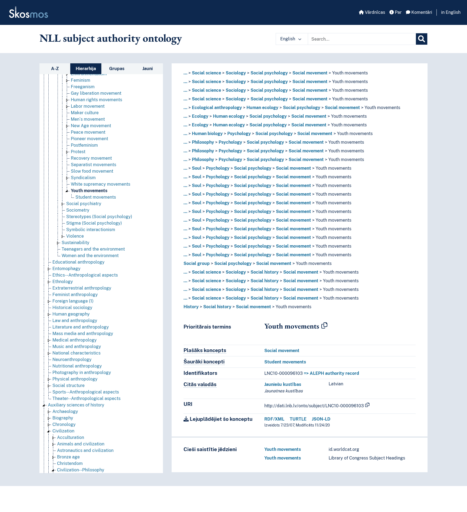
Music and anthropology (76, 346)
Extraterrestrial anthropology (81, 288)
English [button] (288, 38)
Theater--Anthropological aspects (86, 398)
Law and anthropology (74, 320)
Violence (75, 236)
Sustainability (75, 242)
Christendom (70, 463)
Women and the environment (90, 255)
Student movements (95, 197)
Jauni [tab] (147, 68)
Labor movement (88, 106)
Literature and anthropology (80, 327)
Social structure (68, 385)
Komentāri (421, 12)
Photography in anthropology (81, 372)
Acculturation (70, 437)
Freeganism (83, 86)
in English (451, 12)
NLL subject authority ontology (110, 38)
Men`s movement (88, 119)
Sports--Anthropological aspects (85, 392)
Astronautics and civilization (85, 450)
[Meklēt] (422, 39)
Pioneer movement (89, 138)
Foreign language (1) (73, 301)
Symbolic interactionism (90, 229)
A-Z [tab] (55, 68)
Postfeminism (84, 145)
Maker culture (85, 112)
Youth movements (89, 190)
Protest (78, 151)
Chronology (64, 424)
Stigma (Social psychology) (94, 223)
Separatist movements (93, 164)
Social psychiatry (83, 203)
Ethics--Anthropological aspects (85, 275)
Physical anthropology (75, 379)
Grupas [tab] (116, 68)
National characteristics (76, 353)
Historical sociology (72, 307)
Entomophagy (66, 268)
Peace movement (88, 132)
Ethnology (62, 281)
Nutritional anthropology (77, 366)
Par (398, 12)
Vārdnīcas (374, 12)
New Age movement (91, 125)
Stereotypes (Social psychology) (99, 216)
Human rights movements (96, 99)
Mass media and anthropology (82, 333)
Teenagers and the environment (93, 249)
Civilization (63, 431)
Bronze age (68, 457)
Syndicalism (83, 177)
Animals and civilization (80, 444)
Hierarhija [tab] (86, 68)
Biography (62, 418)
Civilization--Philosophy (80, 469)
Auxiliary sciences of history (76, 405)
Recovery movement (91, 158)
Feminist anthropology (75, 294)
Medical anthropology (74, 340)
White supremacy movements (100, 184)
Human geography (71, 314)
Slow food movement (92, 171)
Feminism (80, 80)
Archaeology (65, 411)
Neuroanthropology (72, 359)
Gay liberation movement (96, 93)
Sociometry (77, 210)
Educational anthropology (78, 262)
